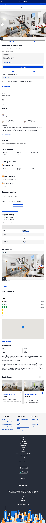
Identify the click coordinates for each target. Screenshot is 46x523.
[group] (12, 392)
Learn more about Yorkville (8, 372)
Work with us (23, 441)
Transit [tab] (4, 295)
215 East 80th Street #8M (9, 394)
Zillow (23, 494)
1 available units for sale (18, 204)
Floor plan (12, 41)
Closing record (25, 231)
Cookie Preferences (23, 455)
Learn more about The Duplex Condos (10, 211)
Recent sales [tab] (14, 222)
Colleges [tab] (16, 295)
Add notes (7, 77)
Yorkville (30, 7)
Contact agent (23, 67)
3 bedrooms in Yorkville (7, 426)
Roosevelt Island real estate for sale (21, 431)
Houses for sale (35, 424)
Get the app (42, 4)
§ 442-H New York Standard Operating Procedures (27, 492)
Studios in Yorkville (6, 419)
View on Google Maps (6, 341)
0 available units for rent (18, 206)
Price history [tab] (5, 222)
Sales (3, 7)
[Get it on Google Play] (23, 472)
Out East (23, 500)
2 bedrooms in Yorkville (7, 424)
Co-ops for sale (35, 421)
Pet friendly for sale (36, 426)
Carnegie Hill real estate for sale (23, 423)
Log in (5, 286)
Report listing (7, 86)
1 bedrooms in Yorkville (7, 421)
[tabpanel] (23, 236)
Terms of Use (23, 451)
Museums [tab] (28, 295)
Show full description (6, 134)
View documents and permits (19, 208)
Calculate (12, 97)
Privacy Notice (23, 457)
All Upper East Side (15, 7)
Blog (23, 437)
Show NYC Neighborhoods (23, 479)
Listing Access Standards (23, 461)
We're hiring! (23, 439)
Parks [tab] (22, 295)
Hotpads (23, 498)
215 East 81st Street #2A (30, 394)
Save (34, 71)
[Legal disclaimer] (8, 97)
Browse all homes (23, 445)
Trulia (23, 496)
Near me (23, 447)
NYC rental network (23, 443)
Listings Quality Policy (23, 463)
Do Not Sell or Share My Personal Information (23, 453)
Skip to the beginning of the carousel (23, 405)
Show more (4, 246)
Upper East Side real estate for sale (23, 427)
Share (13, 71)
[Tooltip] (13, 219)
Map (35, 41)
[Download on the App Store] (23, 468)
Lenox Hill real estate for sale (22, 420)
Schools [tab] (10, 295)
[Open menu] (1, 2)
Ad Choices (23, 459)
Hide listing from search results (10, 84)
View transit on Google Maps (8, 315)
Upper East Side (24, 7)
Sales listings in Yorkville (7, 429)
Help (23, 449)
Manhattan (8, 7)
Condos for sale (35, 419)
